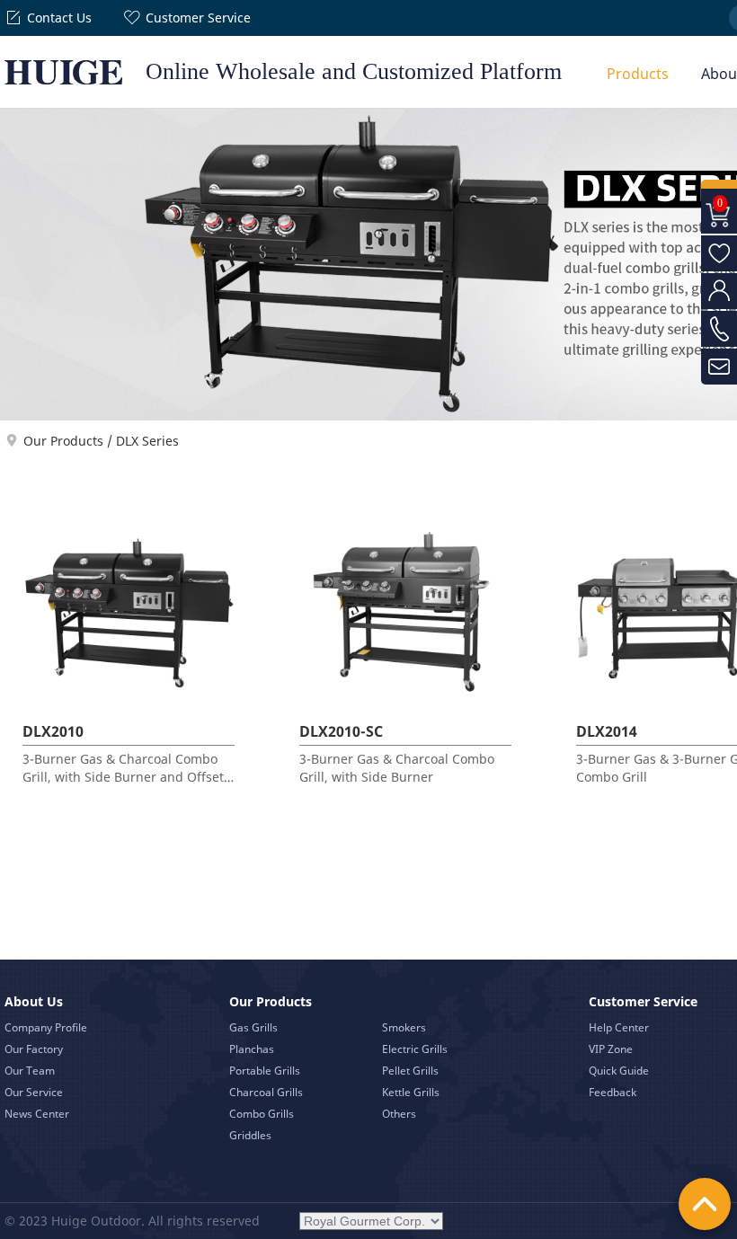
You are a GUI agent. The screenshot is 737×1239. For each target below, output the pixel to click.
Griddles (250, 1135)
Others (399, 1113)
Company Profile (45, 1027)
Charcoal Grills (266, 1092)
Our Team (29, 1070)
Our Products (63, 440)
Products (638, 74)
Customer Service (198, 17)
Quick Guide (619, 1070)
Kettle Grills (411, 1092)
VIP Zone (611, 1049)
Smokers (404, 1027)
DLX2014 (606, 731)
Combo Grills (261, 1113)
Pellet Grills (410, 1070)
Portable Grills (264, 1070)
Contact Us (59, 17)
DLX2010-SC (341, 731)
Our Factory (33, 1049)
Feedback (612, 1092)
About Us (33, 1001)
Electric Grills (415, 1049)
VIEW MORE (130, 747)
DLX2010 (53, 731)
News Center (36, 1113)
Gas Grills (253, 1027)
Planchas (251, 1049)
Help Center (619, 1027)
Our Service (33, 1092)
